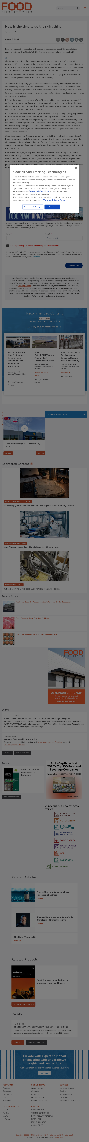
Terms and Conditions (39, 191)
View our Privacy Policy (54, 200)
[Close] (76, 167)
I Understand (52, 207)
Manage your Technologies (33, 207)
